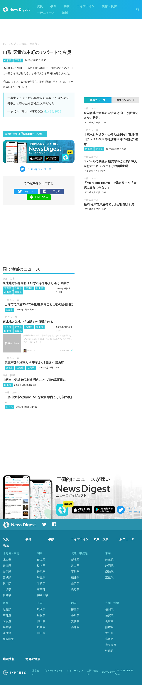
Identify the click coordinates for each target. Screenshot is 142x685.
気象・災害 (109, 6)
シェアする (54, 191)
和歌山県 (8, 638)
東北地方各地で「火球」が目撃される (28, 321)
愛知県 (109, 571)
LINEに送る (41, 197)
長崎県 (109, 621)
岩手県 (18, 288)
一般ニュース (46, 12)
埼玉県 (41, 577)
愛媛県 (75, 621)
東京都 (41, 589)
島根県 (41, 615)
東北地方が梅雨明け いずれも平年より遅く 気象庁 (36, 283)
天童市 (33, 43)
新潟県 (75, 559)
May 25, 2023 (52, 111)
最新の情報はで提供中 (25, 133)
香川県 (75, 615)
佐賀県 (109, 615)
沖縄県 (109, 650)
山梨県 (75, 583)
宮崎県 (109, 638)
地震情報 (9, 659)
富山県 (88, 149)
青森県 (7, 288)
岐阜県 (109, 559)
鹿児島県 (110, 644)
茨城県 (41, 559)
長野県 (75, 589)
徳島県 (75, 609)
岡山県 (41, 621)
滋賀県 (7, 609)
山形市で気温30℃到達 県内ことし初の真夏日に (34, 379)
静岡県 (109, 565)
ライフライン (86, 6)
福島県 (18, 292)
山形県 (23, 43)
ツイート (28, 191)
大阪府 (7, 621)
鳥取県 (41, 609)
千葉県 (41, 583)
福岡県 (109, 609)
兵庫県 (7, 627)
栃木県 (41, 565)
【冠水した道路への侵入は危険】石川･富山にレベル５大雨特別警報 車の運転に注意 (111, 139)
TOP (5, 43)
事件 (53, 6)
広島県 (41, 627)
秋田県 (39, 288)
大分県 (109, 633)
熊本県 (109, 627)
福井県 (75, 577)
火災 (40, 6)
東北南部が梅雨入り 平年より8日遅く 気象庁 (34, 362)
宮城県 (29, 288)
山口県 (41, 633)
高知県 (75, 627)
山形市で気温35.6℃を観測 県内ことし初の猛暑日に (39, 304)
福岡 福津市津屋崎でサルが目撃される (109, 204)
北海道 (7, 559)
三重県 (109, 577)
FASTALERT (108, 672)
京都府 (7, 615)
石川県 (99, 149)
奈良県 (7, 633)
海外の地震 (33, 659)
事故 (67, 6)
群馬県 (41, 571)
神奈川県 (42, 595)
